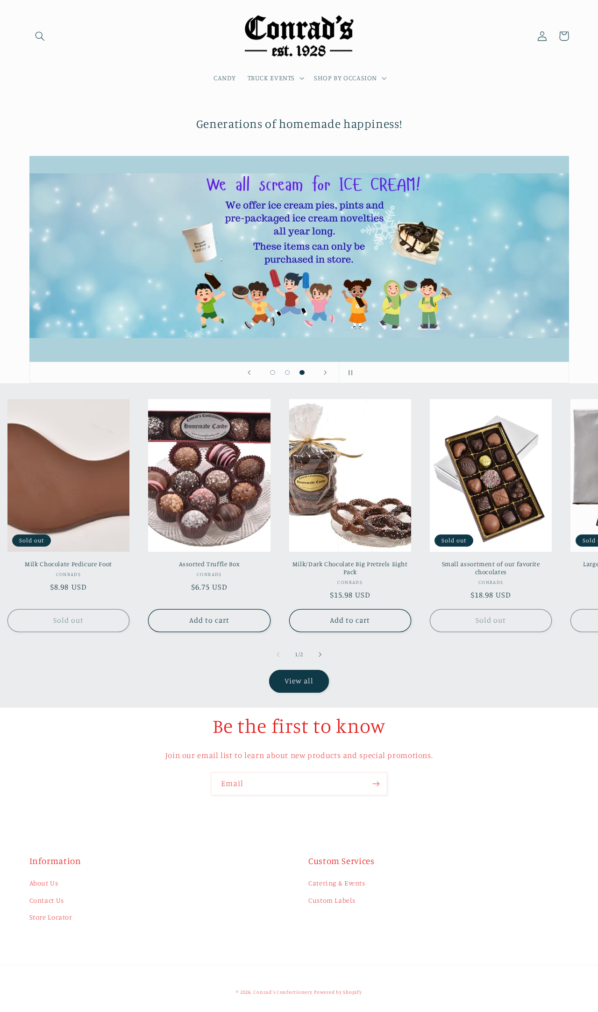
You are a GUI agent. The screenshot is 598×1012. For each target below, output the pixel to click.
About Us (43, 883)
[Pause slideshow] (349, 372)
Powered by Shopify (338, 992)
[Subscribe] (376, 783)
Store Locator (50, 917)
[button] (40, 36)
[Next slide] (325, 372)
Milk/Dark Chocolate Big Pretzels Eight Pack (350, 568)
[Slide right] (320, 654)
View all (299, 680)
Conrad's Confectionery (282, 992)
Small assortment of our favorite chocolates (491, 568)
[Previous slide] (249, 372)
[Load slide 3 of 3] (302, 372)
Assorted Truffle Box (209, 564)
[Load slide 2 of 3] (287, 372)
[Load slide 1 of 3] (272, 372)
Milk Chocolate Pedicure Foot (68, 564)
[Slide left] (278, 654)
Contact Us (46, 900)
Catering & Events (336, 883)
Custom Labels (331, 900)
